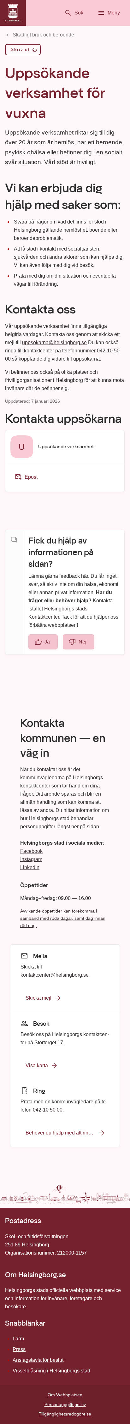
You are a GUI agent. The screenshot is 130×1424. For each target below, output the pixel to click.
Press (19, 1349)
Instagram (31, 859)
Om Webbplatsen (65, 1394)
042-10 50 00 (47, 1109)
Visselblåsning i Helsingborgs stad (51, 1370)
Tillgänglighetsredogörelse (65, 1413)
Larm (18, 1338)
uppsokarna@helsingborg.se (54, 342)
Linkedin (29, 867)
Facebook (31, 851)
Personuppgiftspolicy (65, 1404)
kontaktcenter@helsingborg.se (55, 974)
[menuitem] (23, 51)
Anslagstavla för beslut (38, 1360)
